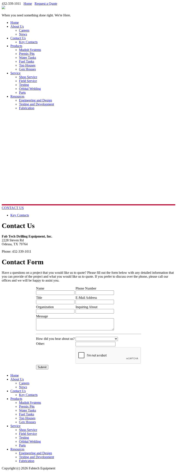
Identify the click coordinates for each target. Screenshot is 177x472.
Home (28, 3)
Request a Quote (46, 3)
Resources (17, 96)
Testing (24, 85)
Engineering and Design (35, 100)
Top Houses (27, 65)
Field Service (28, 81)
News (23, 34)
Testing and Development (36, 104)
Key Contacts (28, 42)
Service (15, 73)
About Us (17, 26)
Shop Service (28, 77)
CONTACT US (13, 208)
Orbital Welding (30, 88)
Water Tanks (27, 57)
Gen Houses (27, 69)
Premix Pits (27, 53)
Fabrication (26, 108)
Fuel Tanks (26, 61)
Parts (22, 92)
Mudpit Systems (30, 50)
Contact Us (18, 38)
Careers (24, 30)
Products (16, 46)
